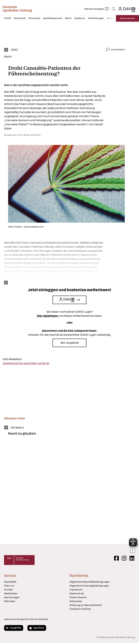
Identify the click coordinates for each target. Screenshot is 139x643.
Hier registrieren (47, 316)
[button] (17, 8)
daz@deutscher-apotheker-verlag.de (26, 363)
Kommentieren (118, 49)
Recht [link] (14, 49)
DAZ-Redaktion (12, 359)
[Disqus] (64, 492)
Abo (127, 18)
